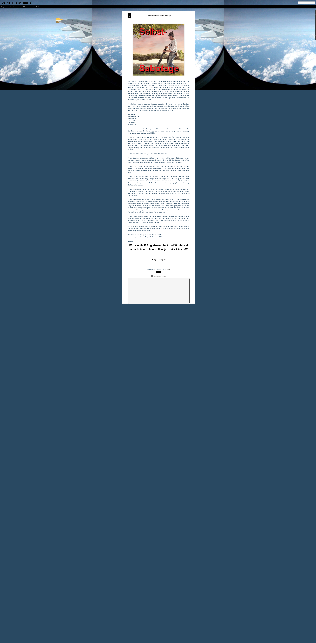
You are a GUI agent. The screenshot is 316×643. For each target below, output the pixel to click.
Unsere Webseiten (35, 7)
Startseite (12, 7)
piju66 (168, 269)
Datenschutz (26, 7)
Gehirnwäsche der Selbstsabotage (158, 15)
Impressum (19, 7)
